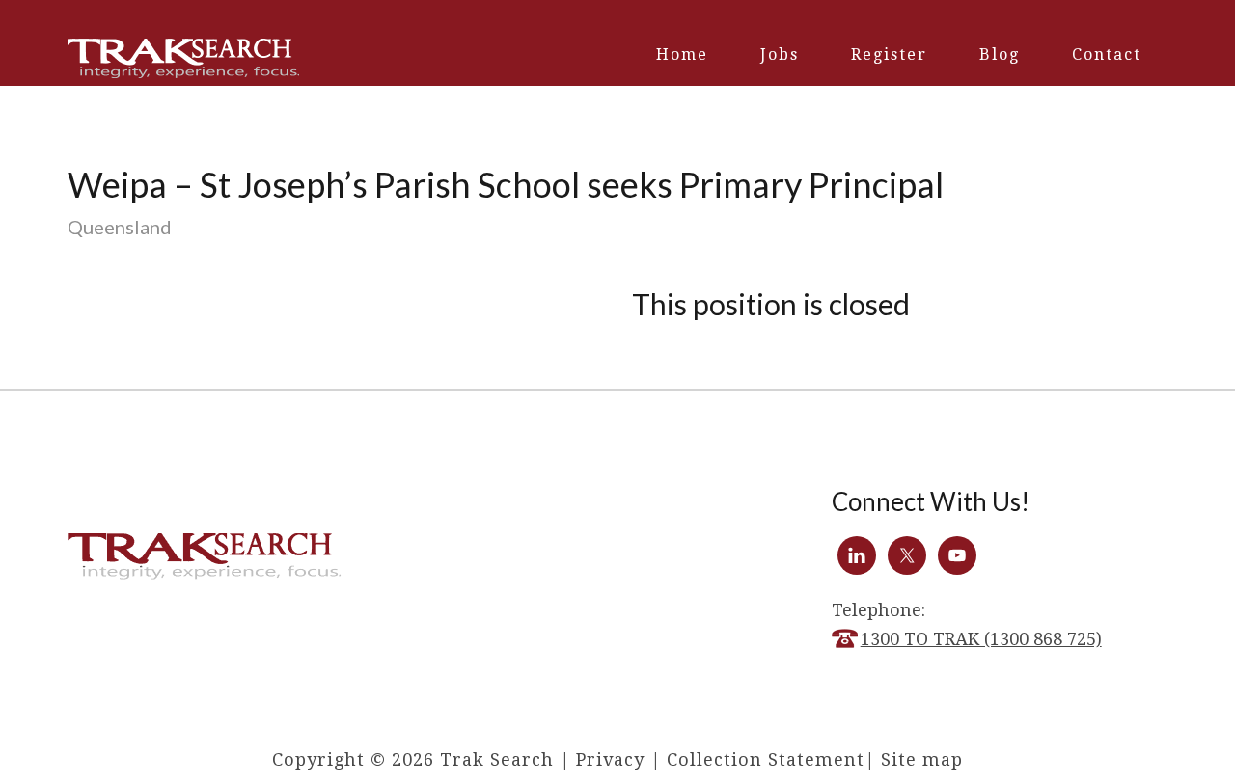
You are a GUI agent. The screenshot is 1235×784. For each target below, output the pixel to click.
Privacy (610, 759)
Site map (922, 759)
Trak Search (183, 58)
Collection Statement (765, 759)
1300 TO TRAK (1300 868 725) (981, 639)
